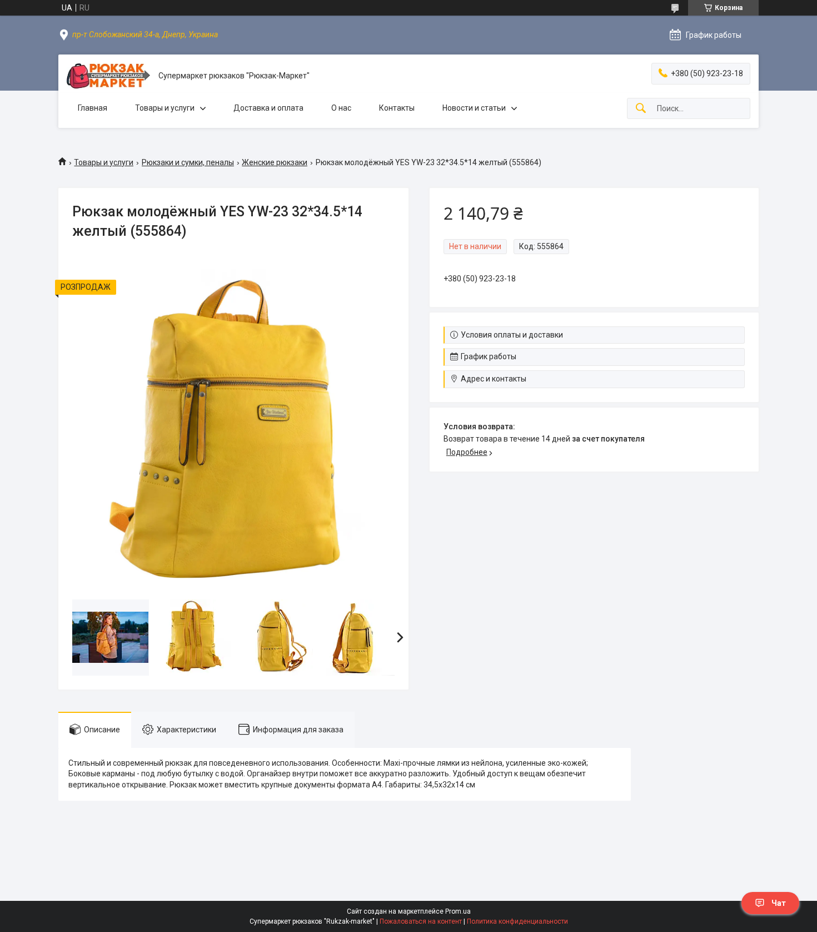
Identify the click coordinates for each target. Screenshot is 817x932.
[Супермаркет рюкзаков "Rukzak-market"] (108, 76)
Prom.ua (458, 911)
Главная (92, 107)
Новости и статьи (474, 107)
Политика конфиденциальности (517, 921)
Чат (778, 903)
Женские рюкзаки (274, 162)
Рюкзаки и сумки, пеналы (188, 162)
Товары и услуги (165, 107)
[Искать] (641, 108)
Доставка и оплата (268, 107)
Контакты (397, 107)
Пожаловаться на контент (421, 921)
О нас (341, 107)
